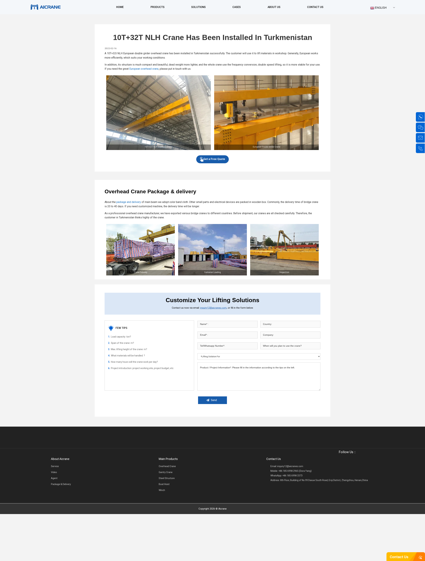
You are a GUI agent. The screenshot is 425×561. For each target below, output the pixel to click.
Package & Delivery (61, 484)
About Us (274, 7)
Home (120, 7)
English (380, 7)
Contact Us (315, 7)
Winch (162, 490)
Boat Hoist (164, 484)
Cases (236, 7)
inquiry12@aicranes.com (213, 307)
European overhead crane (144, 68)
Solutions (198, 7)
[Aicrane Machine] (45, 7)
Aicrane (222, 508)
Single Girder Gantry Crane (166, 19)
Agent (54, 478)
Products (158, 7)
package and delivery (128, 202)
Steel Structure (167, 478)
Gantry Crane (165, 472)
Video (54, 472)
